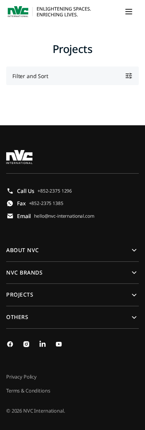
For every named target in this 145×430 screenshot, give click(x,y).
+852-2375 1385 (46, 203)
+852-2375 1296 (55, 191)
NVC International (43, 410)
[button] (128, 11)
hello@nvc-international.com (64, 216)
